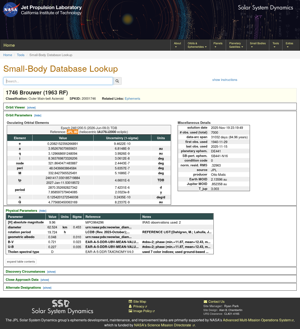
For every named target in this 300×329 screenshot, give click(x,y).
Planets (217, 43)
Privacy (138, 306)
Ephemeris (132, 98)
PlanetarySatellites (235, 44)
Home (7, 54)
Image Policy (142, 310)
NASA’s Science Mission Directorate (163, 324)
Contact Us (216, 301)
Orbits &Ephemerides (196, 44)
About (177, 43)
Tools (276, 43)
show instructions (224, 79)
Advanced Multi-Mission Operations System (257, 319)
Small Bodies (258, 43)
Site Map (139, 301)
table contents (21, 261)
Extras (289, 43)
